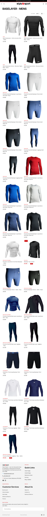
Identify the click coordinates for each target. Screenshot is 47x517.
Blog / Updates (28, 479)
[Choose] (21, 34)
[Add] (21, 62)
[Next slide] (42, 416)
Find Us (4, 498)
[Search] (4, 4)
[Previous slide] (26, 416)
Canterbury (5, 370)
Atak (4, 36)
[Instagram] (5, 480)
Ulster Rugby (27, 470)
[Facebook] (3, 480)
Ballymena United (28, 475)
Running (26, 477)
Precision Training (7, 260)
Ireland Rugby (28, 473)
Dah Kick (26, 260)
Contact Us (27, 492)
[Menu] (1, 3)
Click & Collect (5, 492)
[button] (38, 13)
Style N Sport (7, 514)
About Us (27, 490)
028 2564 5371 (7, 476)
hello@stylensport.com (9, 473)
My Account (5, 490)
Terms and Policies (23, 514)
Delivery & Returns (6, 496)
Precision (5, 92)
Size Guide (4, 494)
